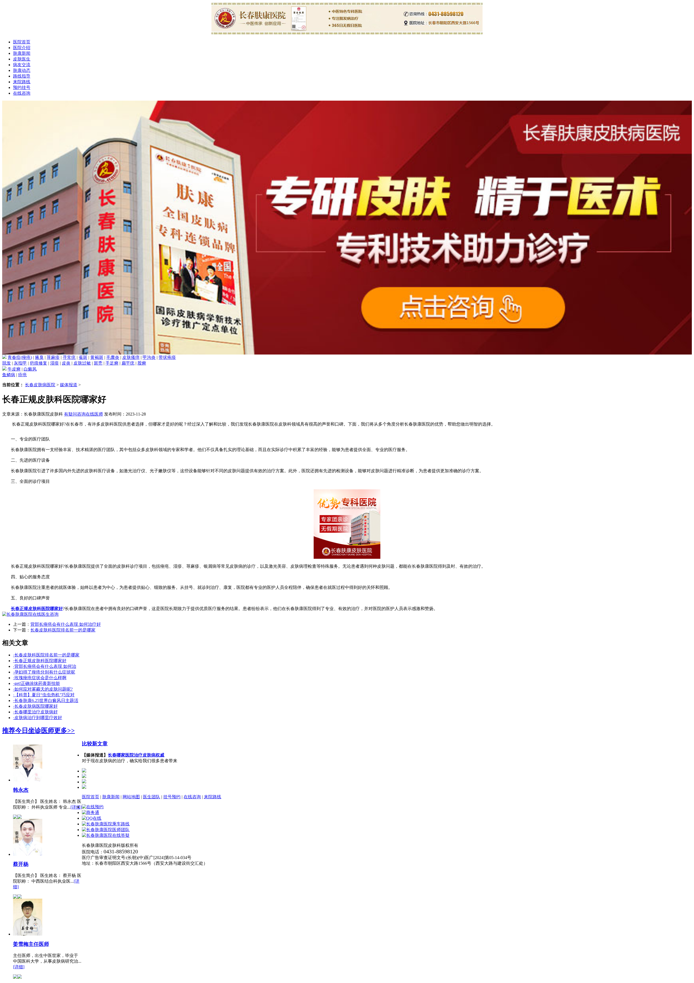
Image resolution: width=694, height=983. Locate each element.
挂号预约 (172, 796)
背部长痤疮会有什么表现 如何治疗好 (65, 624)
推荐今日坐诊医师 (28, 730)
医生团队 (151, 796)
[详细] (76, 807)
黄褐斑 (96, 357)
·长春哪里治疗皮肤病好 (35, 712)
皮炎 (66, 363)
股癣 (141, 363)
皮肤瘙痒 (131, 357)
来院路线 (21, 81)
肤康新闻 (21, 53)
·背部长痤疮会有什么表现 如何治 (44, 666)
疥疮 (22, 374)
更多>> (64, 730)
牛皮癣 (14, 369)
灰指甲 (20, 363)
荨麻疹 (53, 357)
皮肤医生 (21, 59)
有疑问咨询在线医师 (83, 414)
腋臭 (39, 357)
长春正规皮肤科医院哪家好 (37, 608)
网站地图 (131, 796)
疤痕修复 (38, 363)
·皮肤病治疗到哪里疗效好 (37, 717)
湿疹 (54, 363)
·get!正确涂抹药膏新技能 (36, 683)
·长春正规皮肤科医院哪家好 (39, 660)
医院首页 (21, 42)
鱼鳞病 (8, 374)
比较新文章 (95, 743)
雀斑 (83, 357)
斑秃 (98, 363)
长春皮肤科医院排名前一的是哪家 (62, 630)
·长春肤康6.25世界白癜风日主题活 (45, 700)
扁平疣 (127, 363)
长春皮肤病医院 (40, 384)
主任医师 (31, 944)
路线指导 (21, 76)
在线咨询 (21, 93)
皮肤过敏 (82, 363)
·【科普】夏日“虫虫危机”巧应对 (44, 694)
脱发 (6, 363)
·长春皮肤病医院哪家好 (35, 706)
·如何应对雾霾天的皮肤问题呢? (43, 689)
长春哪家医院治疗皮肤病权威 (136, 755)
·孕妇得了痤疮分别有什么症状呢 (44, 672)
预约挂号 (21, 87)
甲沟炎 (149, 357)
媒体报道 (68, 384)
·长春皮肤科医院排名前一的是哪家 (46, 655)
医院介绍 (21, 47)
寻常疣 (69, 357)
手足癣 (111, 363)
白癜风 (30, 369)
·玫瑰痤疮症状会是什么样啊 (39, 677)
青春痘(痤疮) (20, 357)
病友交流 (21, 64)
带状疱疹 (167, 357)
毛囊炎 (112, 357)
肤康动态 (21, 70)
